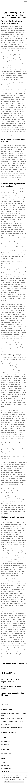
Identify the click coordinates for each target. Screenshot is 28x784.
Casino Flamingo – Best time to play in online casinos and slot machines (14, 15)
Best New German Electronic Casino (13, 663)
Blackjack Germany (6, 724)
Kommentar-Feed (6, 768)
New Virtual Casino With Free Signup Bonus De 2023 (12, 681)
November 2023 (5, 741)
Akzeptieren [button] (8, 781)
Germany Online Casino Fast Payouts (11, 718)
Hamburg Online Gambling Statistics (11, 727)
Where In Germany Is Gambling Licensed (12, 721)
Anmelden (4, 762)
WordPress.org (5, 771)
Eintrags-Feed (5, 765)
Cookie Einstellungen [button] (18, 781)
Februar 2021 (5, 744)
